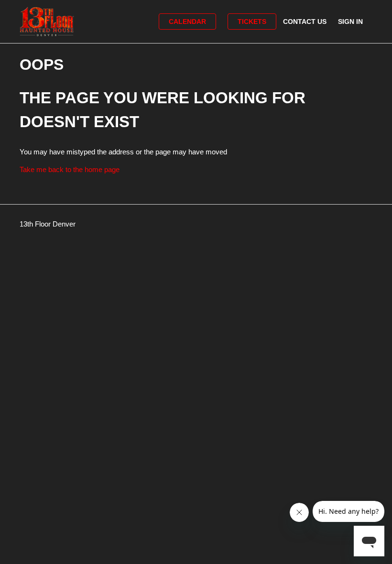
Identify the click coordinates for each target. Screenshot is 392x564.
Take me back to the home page (70, 169)
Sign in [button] (350, 21)
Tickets (252, 21)
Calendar (187, 21)
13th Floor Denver (48, 224)
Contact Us (305, 21)
